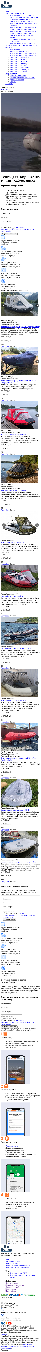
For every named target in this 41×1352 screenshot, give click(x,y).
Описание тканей (12, 1287)
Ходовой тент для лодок (19, 57)
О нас (7, 11)
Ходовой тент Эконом (18, 72)
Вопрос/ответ (10, 1289)
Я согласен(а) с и (17, 230)
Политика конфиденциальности (17, 1265)
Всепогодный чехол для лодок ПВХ (24, 17)
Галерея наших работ (18, 76)
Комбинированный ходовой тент (23, 19)
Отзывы (13, 82)
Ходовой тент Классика (19, 61)
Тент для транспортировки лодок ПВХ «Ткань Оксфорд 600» (23, 32)
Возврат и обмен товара (14, 1285)
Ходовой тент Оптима (18, 66)
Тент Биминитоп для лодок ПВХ (23, 15)
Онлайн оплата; (11, 1146)
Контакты (9, 84)
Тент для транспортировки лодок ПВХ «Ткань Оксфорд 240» (23, 28)
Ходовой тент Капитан (19, 59)
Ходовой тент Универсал (19, 70)
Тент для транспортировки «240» (23, 53)
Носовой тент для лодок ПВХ (21, 21)
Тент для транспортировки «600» (23, 55)
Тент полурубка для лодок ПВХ (13, 542)
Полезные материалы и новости (22, 78)
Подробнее (5, 346)
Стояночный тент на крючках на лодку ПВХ (18, 862)
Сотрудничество (11, 1283)
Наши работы (10, 1291)
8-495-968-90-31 (7, 89)
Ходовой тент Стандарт (19, 68)
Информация (10, 74)
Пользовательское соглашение (17, 1267)
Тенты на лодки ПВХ (14, 13)
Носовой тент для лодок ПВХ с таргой (16, 648)
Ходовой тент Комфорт (19, 64)
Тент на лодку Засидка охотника (22, 43)
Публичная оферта (12, 1263)
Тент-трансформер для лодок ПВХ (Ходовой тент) (20, 327)
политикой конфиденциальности (12, 229)
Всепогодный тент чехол (19, 51)
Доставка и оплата (17, 80)
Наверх (4, 1334)
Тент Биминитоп (16, 49)
